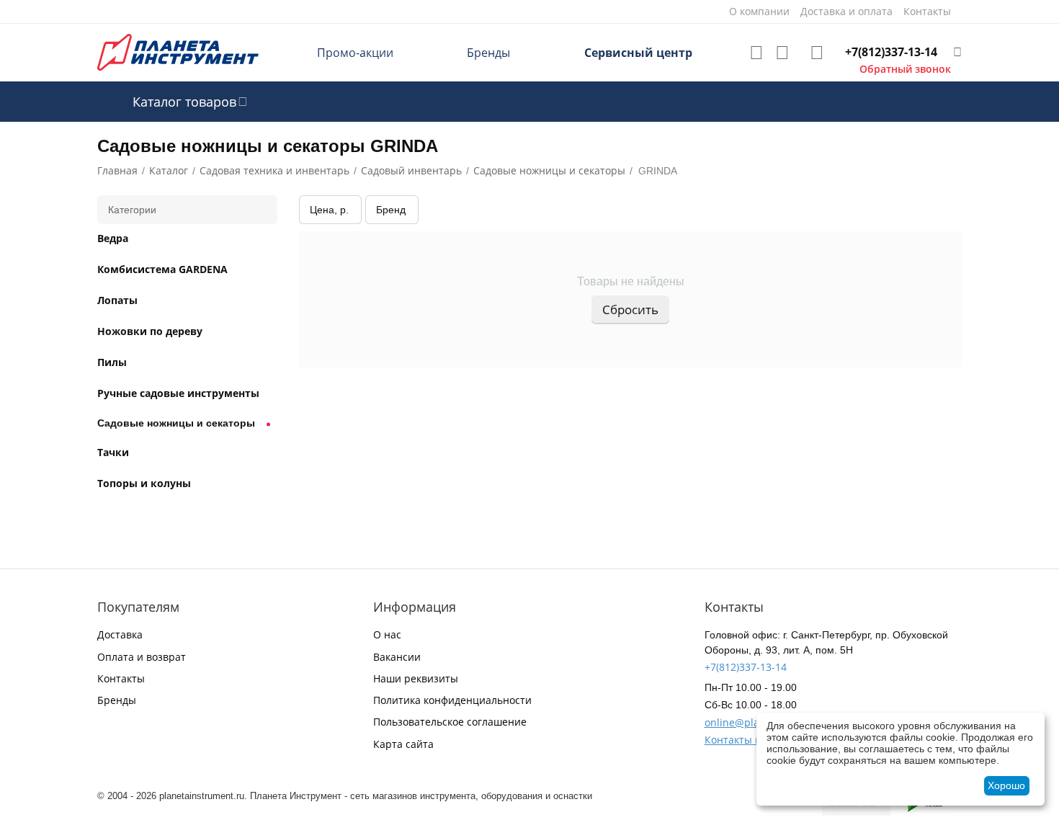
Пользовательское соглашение (450, 721)
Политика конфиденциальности (452, 700)
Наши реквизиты (415, 678)
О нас (387, 634)
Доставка (120, 634)
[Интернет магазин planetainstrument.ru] (178, 51)
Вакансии (397, 657)
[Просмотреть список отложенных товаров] (756, 52)
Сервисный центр (638, 53)
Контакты (121, 678)
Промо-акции (355, 53)
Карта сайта (403, 744)
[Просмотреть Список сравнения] (782, 52)
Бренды (488, 53)
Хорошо (1006, 785)
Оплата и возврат (141, 657)
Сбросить (630, 309)
